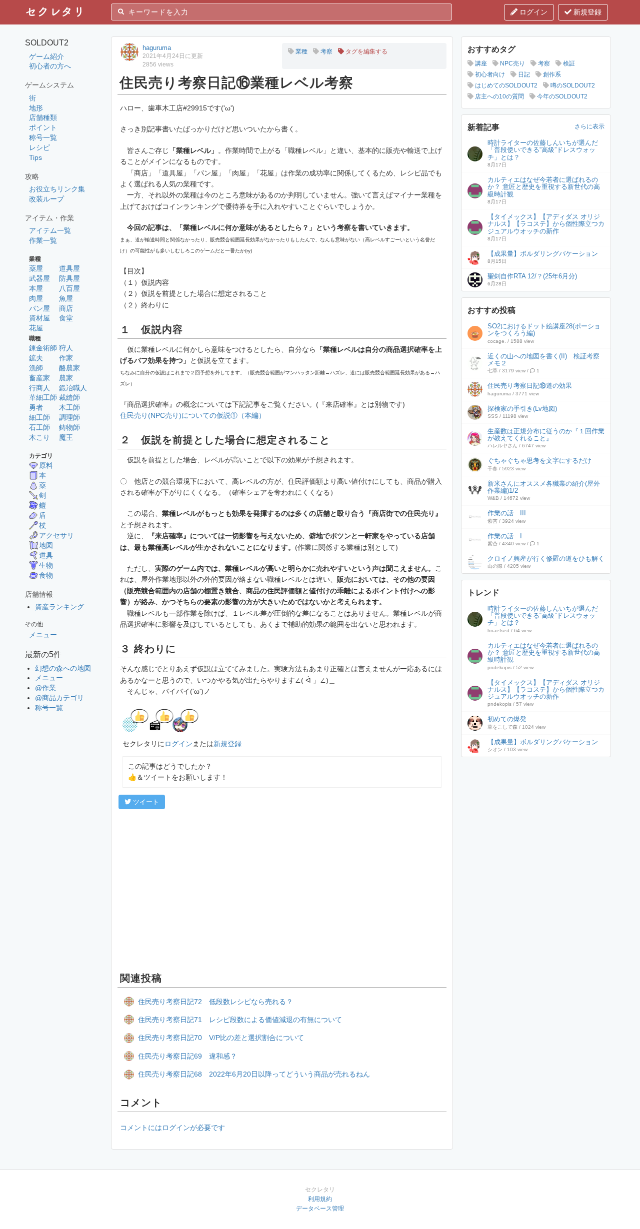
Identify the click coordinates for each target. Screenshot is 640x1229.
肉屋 (36, 298)
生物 (46, 565)
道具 (46, 555)
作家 (66, 358)
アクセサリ (56, 535)
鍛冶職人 (73, 388)
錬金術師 (43, 348)
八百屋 (69, 288)
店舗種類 (43, 117)
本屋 (36, 288)
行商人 (39, 388)
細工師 (39, 417)
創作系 (551, 74)
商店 (66, 308)
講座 (480, 63)
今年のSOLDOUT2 (562, 96)
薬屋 (36, 268)
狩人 (66, 348)
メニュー (43, 635)
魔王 (66, 437)
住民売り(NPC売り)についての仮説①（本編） (193, 415)
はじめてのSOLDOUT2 (506, 85)
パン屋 (39, 308)
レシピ (39, 147)
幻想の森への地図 (63, 668)
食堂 (66, 318)
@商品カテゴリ (59, 698)
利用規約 (320, 1199)
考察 (325, 51)
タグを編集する (366, 51)
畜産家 (39, 378)
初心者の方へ (50, 66)
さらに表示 (589, 126)
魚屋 (66, 298)
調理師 (69, 417)
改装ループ (46, 199)
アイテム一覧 (50, 230)
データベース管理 (320, 1208)
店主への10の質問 (499, 96)
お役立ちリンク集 (57, 189)
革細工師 (43, 397)
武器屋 (39, 278)
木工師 (69, 407)
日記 (523, 74)
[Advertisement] (282, 889)
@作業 (45, 688)
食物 (46, 575)
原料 (46, 465)
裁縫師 (69, 397)
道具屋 (69, 268)
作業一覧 (43, 240)
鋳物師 (69, 427)
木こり (39, 437)
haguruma (156, 47)
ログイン (533, 12)
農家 (66, 378)
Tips (35, 157)
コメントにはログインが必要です (172, 1128)
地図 (46, 545)
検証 (568, 63)
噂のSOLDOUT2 (572, 85)
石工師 (39, 427)
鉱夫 (36, 358)
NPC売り (511, 63)
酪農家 (69, 368)
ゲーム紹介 (46, 56)
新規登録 (587, 12)
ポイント (43, 127)
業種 (301, 51)
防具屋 (69, 278)
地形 (36, 108)
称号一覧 (43, 137)
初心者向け (489, 74)
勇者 (36, 407)
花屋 (36, 328)
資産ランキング (59, 607)
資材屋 (39, 318)
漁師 (36, 368)
